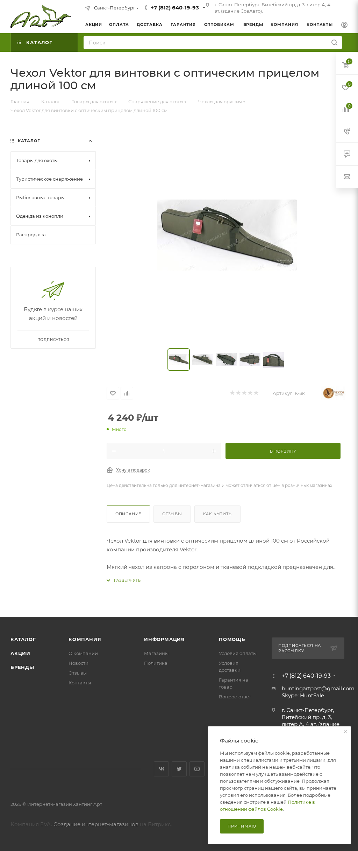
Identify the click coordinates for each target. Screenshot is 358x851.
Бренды (22, 667)
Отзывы (172, 513)
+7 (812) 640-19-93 (175, 7)
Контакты (80, 682)
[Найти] (334, 42)
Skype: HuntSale (303, 695)
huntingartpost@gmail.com (318, 688)
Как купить (217, 513)
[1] (232, 393)
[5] (256, 393)
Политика (155, 663)
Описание (128, 513)
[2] (238, 393)
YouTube (197, 768)
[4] (250, 393)
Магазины (156, 653)
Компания (85, 639)
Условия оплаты (238, 653)
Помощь (232, 639)
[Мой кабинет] (344, 25)
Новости (78, 663)
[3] (244, 393)
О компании (83, 653)
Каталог (23, 639)
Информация (164, 639)
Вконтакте (161, 768)
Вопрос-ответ (235, 696)
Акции (20, 653)
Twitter (179, 768)
